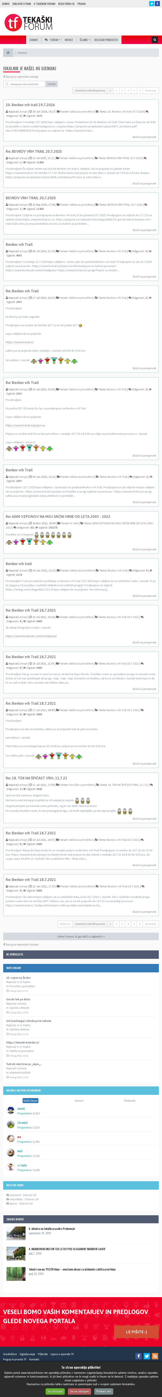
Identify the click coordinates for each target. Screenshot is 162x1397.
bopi (24, 111)
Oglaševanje (27, 1354)
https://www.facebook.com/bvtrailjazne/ (31, 636)
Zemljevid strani (21, 4)
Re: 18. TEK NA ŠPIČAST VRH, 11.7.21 (36, 778)
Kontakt (34, 1359)
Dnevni (79, 1100)
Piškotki (43, 1354)
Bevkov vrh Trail (19, 244)
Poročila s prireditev (22, 986)
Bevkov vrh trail (19, 564)
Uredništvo (10, 1354)
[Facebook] (138, 1356)
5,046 (36, 1170)
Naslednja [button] (150, 90)
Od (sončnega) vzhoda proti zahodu (28, 1021)
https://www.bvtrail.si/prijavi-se (25, 425)
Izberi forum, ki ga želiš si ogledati (80, 936)
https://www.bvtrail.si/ (20, 342)
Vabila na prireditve (22, 1051)
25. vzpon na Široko (18, 978)
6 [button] (139, 90)
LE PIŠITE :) (136, 1331)
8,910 (36, 1113)
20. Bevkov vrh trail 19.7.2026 (30, 105)
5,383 (36, 1142)
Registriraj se (66, 4)
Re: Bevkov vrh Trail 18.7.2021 (31, 610)
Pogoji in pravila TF (15, 1359)
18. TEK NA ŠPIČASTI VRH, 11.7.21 (128, 785)
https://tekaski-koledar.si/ (22, 1042)
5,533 (36, 1127)
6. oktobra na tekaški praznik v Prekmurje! (52, 1228)
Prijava (81, 4)
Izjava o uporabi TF (62, 1354)
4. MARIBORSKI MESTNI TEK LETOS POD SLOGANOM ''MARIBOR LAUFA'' (67, 1249)
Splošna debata (19, 1008)
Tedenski (129, 1100)
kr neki (74, 523)
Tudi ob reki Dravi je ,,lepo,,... (24, 1064)
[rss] (155, 1356)
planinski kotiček (20, 1072)
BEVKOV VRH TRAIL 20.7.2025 (124, 158)
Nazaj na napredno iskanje (22, 76)
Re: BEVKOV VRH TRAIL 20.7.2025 (34, 151)
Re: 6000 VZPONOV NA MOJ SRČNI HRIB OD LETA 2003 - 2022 (58, 516)
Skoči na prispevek (144, 137)
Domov (5, 4)
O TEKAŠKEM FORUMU (44, 4)
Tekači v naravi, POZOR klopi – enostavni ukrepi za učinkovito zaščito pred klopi (72, 1269)
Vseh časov (30, 1100)
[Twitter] (147, 1356)
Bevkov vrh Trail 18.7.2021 (123, 617)
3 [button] (122, 90)
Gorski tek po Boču (18, 999)
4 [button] (128, 90)
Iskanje (52, 83)
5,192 (36, 1156)
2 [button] (116, 90)
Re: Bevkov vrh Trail (22, 291)
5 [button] (134, 90)
